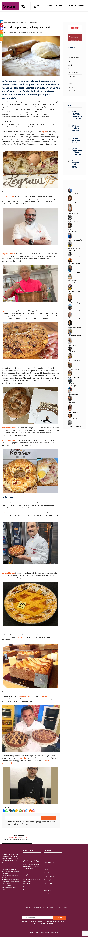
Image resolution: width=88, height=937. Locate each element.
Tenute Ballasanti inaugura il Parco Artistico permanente (31, 881)
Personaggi (60, 5)
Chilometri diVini (73, 58)
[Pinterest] (1, 25)
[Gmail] (23, 810)
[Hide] (0, 42)
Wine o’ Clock (72, 91)
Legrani (44, 132)
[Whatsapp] (6, 810)
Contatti (81, 5)
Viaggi (49, 5)
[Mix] (1, 32)
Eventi (70, 61)
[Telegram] (26, 810)
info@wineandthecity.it (17, 875)
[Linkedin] (13, 810)
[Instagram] (33, 810)
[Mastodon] (1, 28)
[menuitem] (10, 6)
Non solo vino (36, 6)
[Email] (20, 810)
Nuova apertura (73, 72)
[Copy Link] (16, 810)
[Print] (30, 810)
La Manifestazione (9, 6)
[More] (1, 39)
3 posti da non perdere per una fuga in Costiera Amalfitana (31, 874)
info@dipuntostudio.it (13, 879)
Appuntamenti (72, 54)
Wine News (23, 6)
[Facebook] (75, 5)
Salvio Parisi (11, 22)
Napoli (71, 5)
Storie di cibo (72, 80)
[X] (10, 810)
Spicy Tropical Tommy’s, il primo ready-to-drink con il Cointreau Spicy (31, 866)
